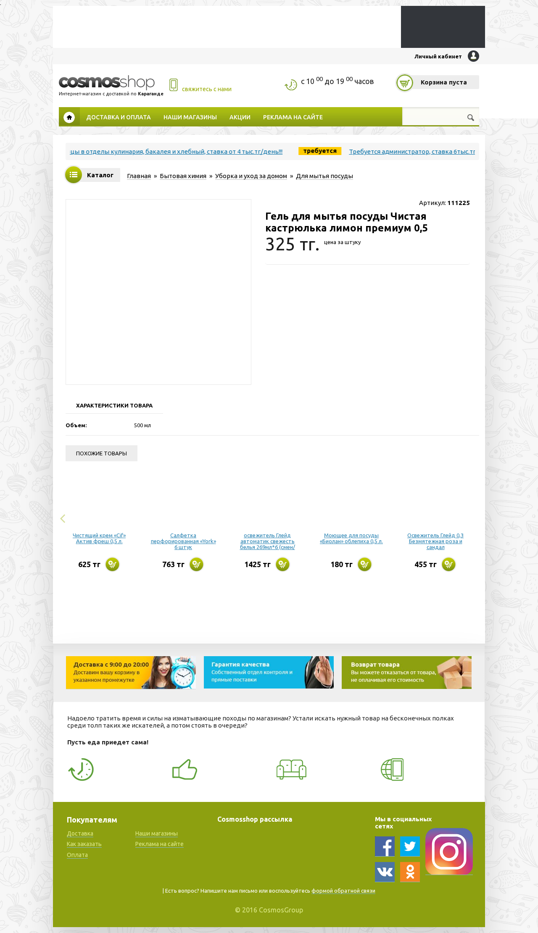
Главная (69, 116)
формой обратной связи (343, 891)
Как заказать (84, 844)
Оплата (77, 855)
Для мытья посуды (324, 175)
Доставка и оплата (118, 116)
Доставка (80, 833)
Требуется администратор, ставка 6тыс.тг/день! (407, 151)
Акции (240, 116)
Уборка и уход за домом (251, 175)
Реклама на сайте (293, 116)
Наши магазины (190, 116)
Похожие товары (101, 453)
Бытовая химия (183, 175)
